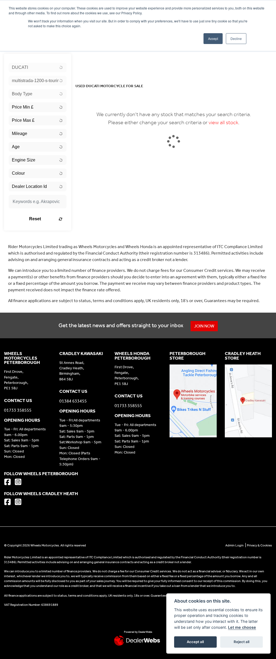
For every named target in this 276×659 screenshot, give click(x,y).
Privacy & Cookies (259, 545)
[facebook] (9, 482)
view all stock (223, 122)
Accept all (195, 642)
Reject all (241, 642)
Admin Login (234, 545)
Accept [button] (213, 38)
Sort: (84, 59)
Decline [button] (236, 38)
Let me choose (242, 627)
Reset (35, 219)
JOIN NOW (204, 326)
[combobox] (38, 67)
